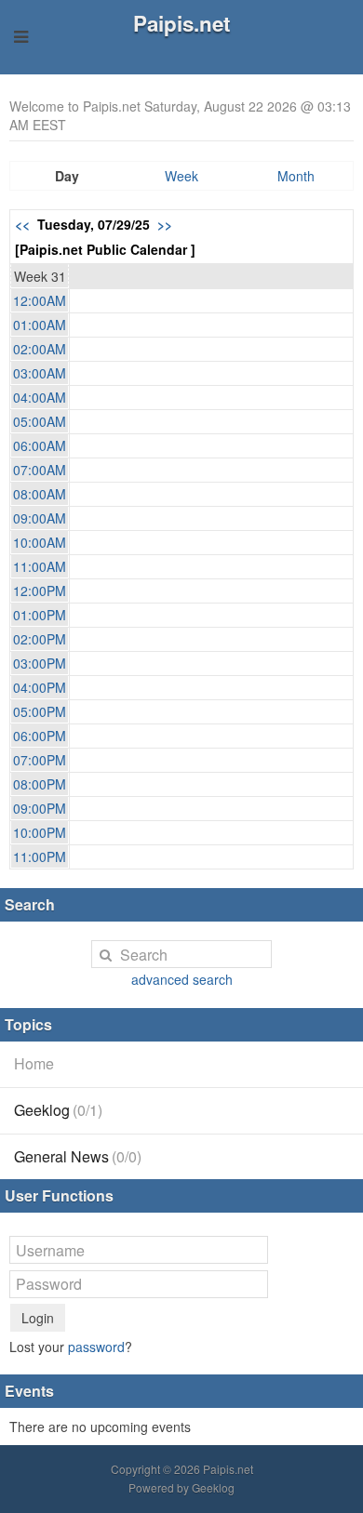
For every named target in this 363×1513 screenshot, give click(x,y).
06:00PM (39, 735)
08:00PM (39, 784)
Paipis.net (181, 23)
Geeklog (58, 1110)
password (96, 1346)
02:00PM (39, 639)
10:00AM (39, 542)
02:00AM (39, 348)
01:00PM (39, 614)
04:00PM (39, 687)
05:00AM (39, 421)
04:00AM (39, 397)
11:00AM (39, 566)
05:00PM (39, 711)
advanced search (182, 979)
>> (164, 224)
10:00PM (39, 832)
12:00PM (39, 590)
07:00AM (39, 469)
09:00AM (39, 518)
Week (181, 175)
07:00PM (39, 759)
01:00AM (39, 324)
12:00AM (39, 300)
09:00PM (39, 808)
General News (77, 1156)
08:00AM (39, 493)
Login (37, 1317)
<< (22, 224)
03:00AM (39, 373)
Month (296, 175)
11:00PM (39, 856)
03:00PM (39, 663)
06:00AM (39, 445)
